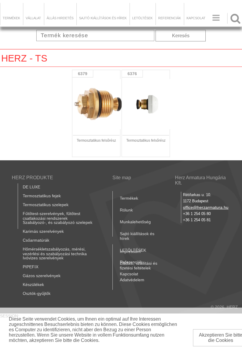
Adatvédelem (132, 279)
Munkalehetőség (135, 221)
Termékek (11, 18)
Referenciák (169, 18)
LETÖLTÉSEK (142, 18)
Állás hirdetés (60, 18)
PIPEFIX (30, 266)
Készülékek (33, 284)
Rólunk (126, 210)
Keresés (180, 35)
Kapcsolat (196, 18)
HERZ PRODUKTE (32, 177)
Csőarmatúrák (36, 240)
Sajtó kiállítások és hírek (103, 18)
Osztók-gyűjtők (36, 293)
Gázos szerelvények (41, 275)
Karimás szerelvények (43, 231)
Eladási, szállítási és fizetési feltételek (138, 265)
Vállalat (33, 18)
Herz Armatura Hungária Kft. (200, 180)
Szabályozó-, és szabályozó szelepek (57, 222)
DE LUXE (31, 187)
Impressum (130, 251)
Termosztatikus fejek (42, 195)
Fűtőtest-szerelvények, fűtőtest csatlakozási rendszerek (51, 216)
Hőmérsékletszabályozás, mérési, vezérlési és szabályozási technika (55, 251)
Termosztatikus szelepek (45, 204)
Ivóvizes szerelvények (43, 258)
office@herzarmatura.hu (205, 207)
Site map (121, 177)
